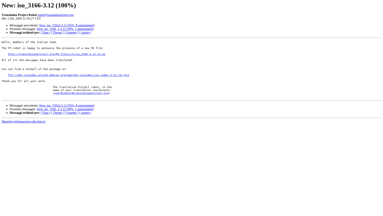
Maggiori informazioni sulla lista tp (23, 121)
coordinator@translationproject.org (81, 93)
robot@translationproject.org (56, 15)
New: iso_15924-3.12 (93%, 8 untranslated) (66, 25)
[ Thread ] (57, 32)
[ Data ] (45, 32)
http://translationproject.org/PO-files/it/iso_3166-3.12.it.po (56, 54)
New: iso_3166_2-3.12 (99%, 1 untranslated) (65, 29)
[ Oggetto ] (71, 32)
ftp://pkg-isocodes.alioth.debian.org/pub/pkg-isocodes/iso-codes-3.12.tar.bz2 (68, 75)
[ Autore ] (85, 32)
